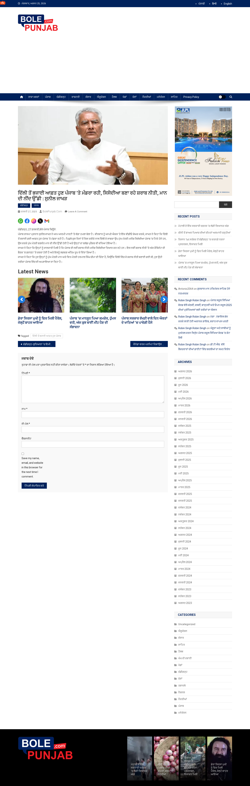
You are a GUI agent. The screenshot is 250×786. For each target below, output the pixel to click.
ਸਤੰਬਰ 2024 (184, 528)
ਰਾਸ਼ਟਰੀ (76, 96)
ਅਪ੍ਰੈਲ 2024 (185, 562)
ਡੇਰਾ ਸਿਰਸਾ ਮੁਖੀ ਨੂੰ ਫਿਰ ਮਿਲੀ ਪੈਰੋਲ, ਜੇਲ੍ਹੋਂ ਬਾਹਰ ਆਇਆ (201, 253)
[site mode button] (222, 97)
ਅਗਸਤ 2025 (185, 453)
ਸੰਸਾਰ (88, 96)
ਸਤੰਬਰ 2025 (184, 446)
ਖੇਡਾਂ (125, 96)
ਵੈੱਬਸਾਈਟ (26, 438)
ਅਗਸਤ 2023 (185, 603)
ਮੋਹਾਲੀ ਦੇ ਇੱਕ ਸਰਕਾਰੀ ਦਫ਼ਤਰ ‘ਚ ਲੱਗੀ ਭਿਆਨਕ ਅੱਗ (203, 225)
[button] (21, 299)
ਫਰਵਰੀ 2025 (185, 493)
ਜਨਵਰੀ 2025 (185, 500)
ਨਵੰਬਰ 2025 (184, 432)
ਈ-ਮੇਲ (26, 423)
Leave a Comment (77, 211)
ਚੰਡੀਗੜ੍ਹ (61, 96)
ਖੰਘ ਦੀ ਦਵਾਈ (185, 658)
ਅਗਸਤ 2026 (185, 371)
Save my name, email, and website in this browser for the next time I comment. (32, 467)
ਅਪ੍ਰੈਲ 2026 (185, 398)
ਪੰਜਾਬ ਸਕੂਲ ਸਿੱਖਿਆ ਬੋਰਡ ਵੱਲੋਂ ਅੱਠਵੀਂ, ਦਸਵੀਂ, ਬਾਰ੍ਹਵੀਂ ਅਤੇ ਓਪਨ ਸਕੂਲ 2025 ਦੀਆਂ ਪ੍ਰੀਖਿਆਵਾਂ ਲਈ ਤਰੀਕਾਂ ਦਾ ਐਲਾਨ (205, 305)
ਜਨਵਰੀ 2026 (185, 419)
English (228, 3)
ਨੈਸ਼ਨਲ (181, 692)
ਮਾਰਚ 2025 (184, 487)
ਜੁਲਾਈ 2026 (184, 378)
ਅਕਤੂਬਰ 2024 (186, 521)
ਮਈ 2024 (183, 555)
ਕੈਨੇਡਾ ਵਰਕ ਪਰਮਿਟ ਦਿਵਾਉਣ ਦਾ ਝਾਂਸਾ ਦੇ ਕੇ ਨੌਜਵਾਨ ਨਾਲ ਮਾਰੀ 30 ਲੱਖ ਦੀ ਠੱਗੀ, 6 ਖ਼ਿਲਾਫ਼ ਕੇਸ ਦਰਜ (150, 344)
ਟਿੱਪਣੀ (26, 373)
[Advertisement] (125, 65)
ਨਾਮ (24, 408)
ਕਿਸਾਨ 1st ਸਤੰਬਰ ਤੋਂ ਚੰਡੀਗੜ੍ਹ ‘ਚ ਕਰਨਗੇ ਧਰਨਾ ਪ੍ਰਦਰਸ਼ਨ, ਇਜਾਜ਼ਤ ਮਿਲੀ (201, 242)
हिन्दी (214, 3)
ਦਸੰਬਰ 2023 (184, 589)
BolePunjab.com (52, 211)
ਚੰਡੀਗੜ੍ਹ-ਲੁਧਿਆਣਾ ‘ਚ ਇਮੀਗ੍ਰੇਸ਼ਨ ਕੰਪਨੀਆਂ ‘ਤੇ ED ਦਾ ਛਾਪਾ (39, 344)
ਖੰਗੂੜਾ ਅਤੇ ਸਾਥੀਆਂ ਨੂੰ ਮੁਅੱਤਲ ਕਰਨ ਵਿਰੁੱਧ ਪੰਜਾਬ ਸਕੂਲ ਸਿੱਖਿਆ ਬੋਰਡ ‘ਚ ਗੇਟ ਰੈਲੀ (204, 333)
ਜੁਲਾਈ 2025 (184, 459)
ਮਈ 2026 (183, 391)
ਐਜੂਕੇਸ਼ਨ (101, 96)
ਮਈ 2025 (183, 473)
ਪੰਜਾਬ (48, 96)
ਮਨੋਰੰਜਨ (161, 96)
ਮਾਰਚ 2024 (184, 568)
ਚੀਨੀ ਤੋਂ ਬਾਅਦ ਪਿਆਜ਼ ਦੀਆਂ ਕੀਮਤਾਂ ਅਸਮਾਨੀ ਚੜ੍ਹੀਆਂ (204, 232)
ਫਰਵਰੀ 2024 (185, 575)
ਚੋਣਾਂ (135, 96)
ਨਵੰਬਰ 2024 (184, 514)
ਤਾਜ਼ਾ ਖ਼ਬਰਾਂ (33, 96)
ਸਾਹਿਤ (174, 96)
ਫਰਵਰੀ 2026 (185, 412)
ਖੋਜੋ (225, 204)
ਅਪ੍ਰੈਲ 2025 (185, 480)
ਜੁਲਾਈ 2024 (184, 541)
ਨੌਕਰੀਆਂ (146, 96)
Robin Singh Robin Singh (192, 300)
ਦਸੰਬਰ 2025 (184, 425)
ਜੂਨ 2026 (183, 384)
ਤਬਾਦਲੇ (182, 685)
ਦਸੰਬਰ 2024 (184, 507)
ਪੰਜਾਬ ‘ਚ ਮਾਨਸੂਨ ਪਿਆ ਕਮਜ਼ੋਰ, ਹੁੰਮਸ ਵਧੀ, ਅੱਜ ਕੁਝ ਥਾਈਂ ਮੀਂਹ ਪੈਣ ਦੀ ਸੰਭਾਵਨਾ (93, 322)
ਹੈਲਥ (114, 96)
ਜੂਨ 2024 (183, 548)
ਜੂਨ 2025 (183, 466)
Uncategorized (186, 624)
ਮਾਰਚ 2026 (184, 405)
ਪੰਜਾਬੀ (201, 3)
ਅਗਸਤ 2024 (185, 534)
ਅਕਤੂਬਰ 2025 (186, 439)
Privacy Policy (191, 96)
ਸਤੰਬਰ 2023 (184, 596)
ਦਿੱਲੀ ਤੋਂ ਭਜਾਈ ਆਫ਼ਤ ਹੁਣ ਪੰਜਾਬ (46, 336)
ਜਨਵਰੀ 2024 (185, 582)
